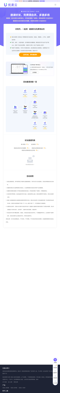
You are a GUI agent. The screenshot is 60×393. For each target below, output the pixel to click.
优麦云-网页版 (5, 387)
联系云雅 (16, 382)
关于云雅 (4, 382)
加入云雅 (10, 382)
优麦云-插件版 (14, 387)
